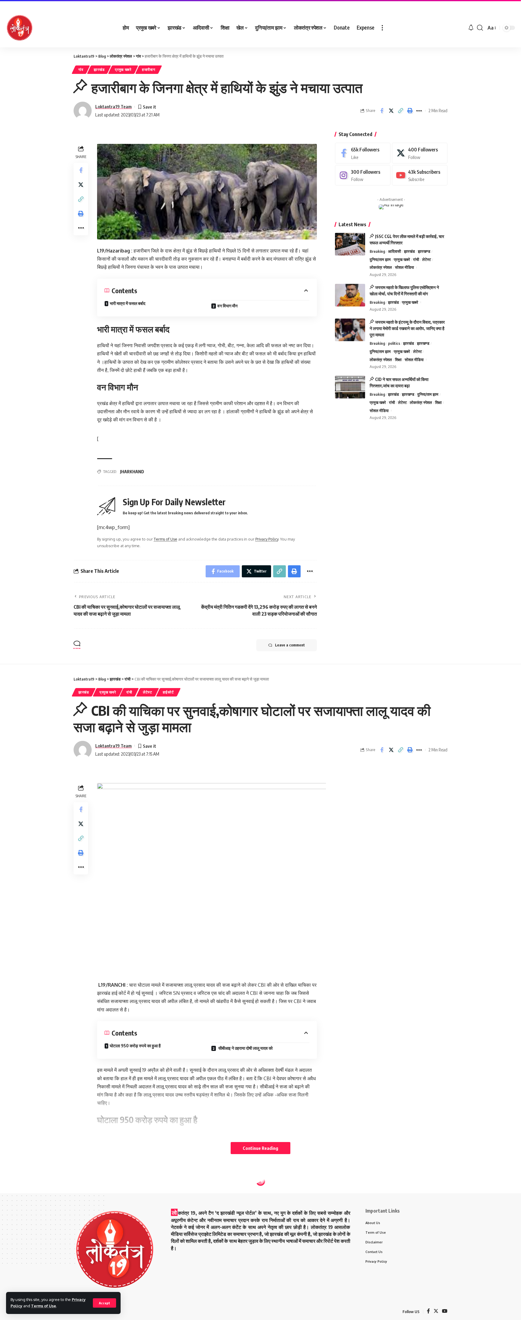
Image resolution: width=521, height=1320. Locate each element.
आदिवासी (394, 251)
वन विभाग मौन (227, 305)
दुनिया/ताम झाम (380, 259)
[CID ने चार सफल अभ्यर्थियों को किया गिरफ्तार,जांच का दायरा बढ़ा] (350, 387)
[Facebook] (362, 153)
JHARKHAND (132, 471)
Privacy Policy (266, 539)
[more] (382, 27)
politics (394, 343)
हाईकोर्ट (168, 692)
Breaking (377, 251)
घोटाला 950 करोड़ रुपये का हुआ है (135, 1045)
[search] (480, 27)
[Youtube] (419, 175)
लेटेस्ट (426, 259)
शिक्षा (398, 359)
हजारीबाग (148, 69)
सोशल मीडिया (404, 267)
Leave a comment (290, 645)
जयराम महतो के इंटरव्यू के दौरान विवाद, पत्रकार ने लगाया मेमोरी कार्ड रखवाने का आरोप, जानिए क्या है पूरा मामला (407, 328)
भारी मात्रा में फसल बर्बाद (127, 303)
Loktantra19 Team (113, 106)
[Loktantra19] (19, 27)
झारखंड (99, 69)
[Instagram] (362, 175)
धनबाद (104, 1194)
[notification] (471, 27)
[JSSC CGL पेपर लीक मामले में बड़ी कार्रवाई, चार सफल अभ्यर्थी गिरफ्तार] (350, 244)
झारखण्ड (424, 251)
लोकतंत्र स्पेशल (381, 267)
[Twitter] (419, 153)
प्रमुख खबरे (123, 69)
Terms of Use (43, 1305)
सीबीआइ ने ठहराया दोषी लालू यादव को (245, 1048)
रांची (416, 259)
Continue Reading (260, 1148)
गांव (80, 69)
